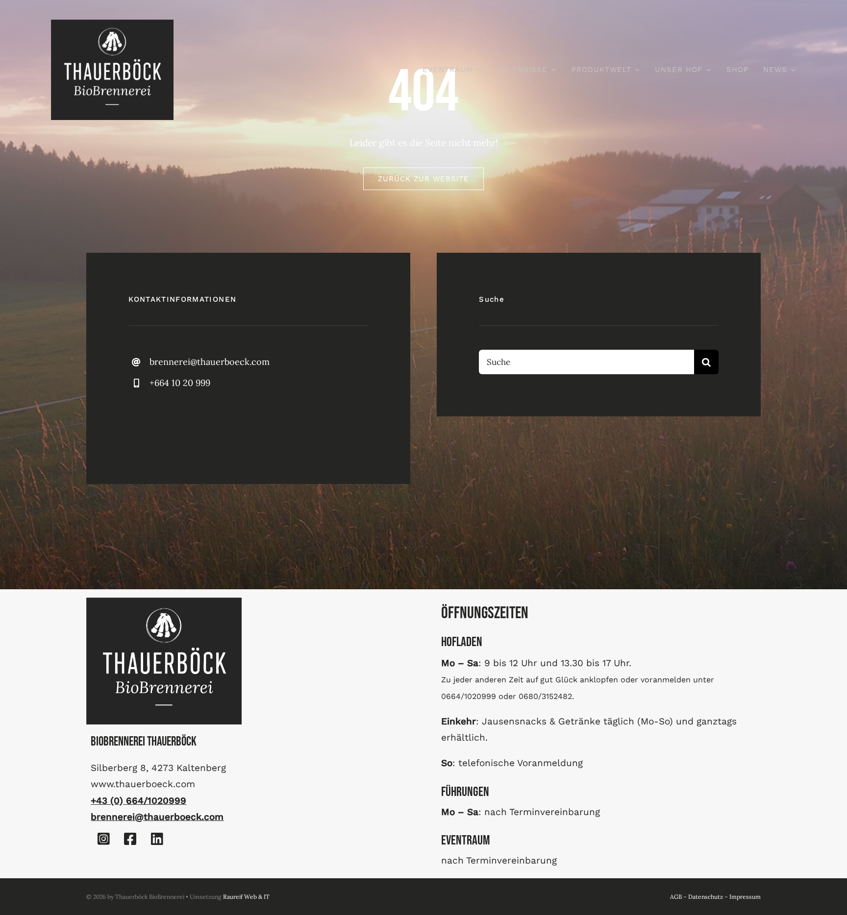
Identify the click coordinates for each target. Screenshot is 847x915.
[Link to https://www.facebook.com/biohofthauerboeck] (130, 839)
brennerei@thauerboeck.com (209, 361)
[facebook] (139, 424)
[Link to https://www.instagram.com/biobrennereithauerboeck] (103, 839)
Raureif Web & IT (246, 896)
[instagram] (166, 424)
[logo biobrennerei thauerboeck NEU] (112, 24)
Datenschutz (705, 896)
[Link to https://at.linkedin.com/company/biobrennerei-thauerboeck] (157, 839)
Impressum (745, 896)
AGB (676, 896)
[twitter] (193, 424)
